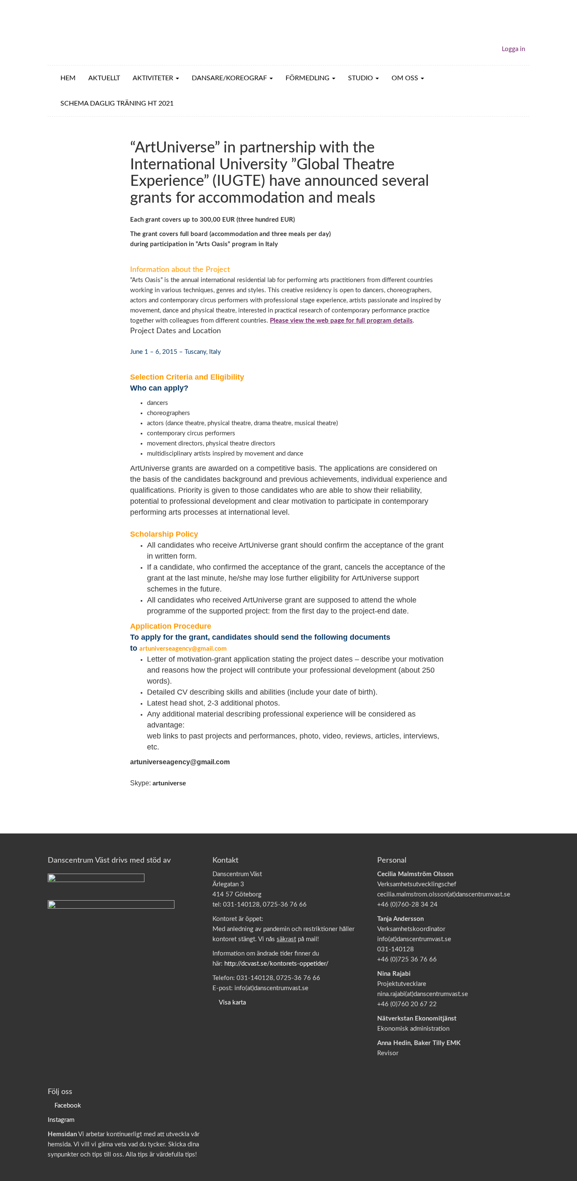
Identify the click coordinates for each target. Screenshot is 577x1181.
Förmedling (308, 78)
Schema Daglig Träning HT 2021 (117, 103)
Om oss (406, 78)
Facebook (67, 1105)
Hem (68, 78)
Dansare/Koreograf (230, 78)
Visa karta (232, 1002)
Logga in (513, 49)
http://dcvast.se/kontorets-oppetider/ (276, 964)
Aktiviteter (154, 78)
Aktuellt (104, 78)
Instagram (61, 1120)
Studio (361, 78)
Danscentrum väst (97, 32)
